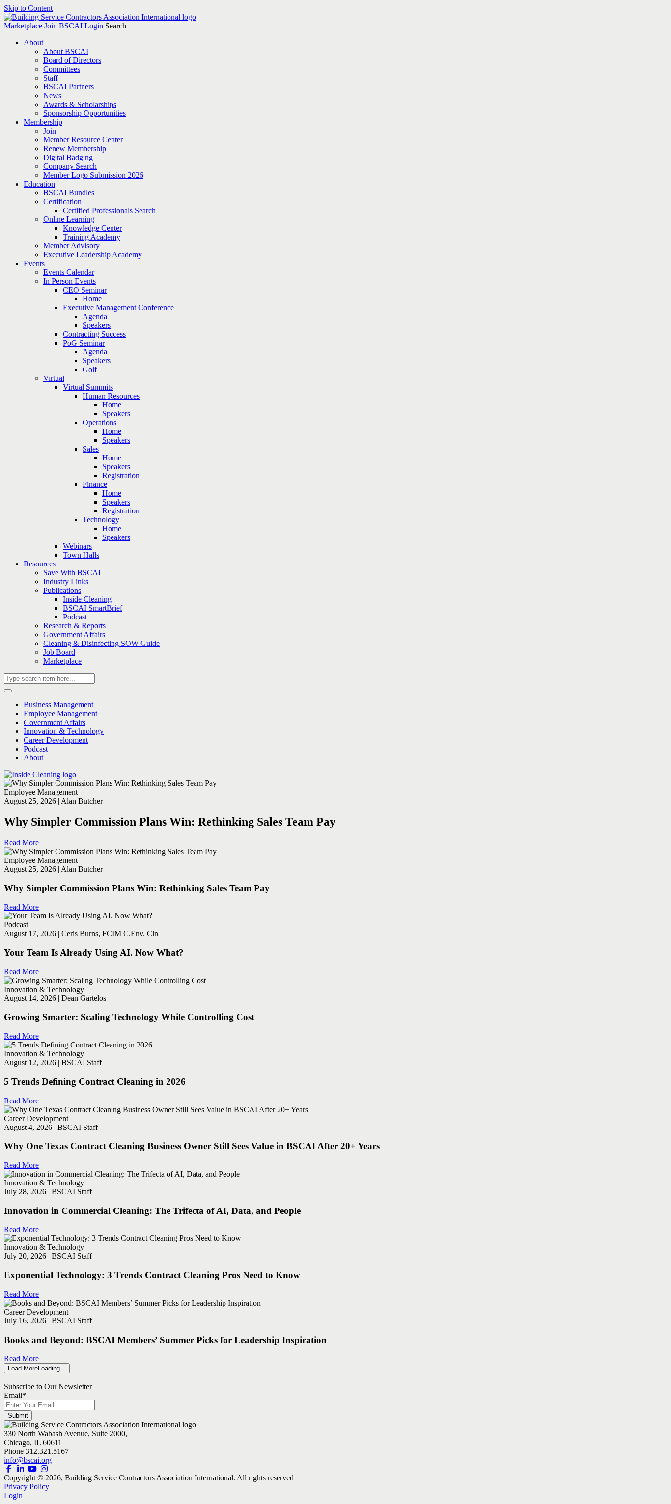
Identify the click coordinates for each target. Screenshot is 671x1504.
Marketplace (23, 26)
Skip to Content (28, 8)
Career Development (56, 740)
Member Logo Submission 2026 (93, 175)
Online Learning (68, 219)
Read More (21, 842)
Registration (121, 475)
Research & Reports (74, 625)
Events (34, 263)
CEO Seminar (85, 290)
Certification (62, 201)
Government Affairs (74, 634)
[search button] (8, 690)
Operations (99, 422)
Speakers (97, 325)
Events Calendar (68, 272)
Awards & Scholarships (79, 104)
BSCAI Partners (68, 86)
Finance (95, 484)
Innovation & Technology (64, 731)
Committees (61, 69)
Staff (50, 78)
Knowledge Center (92, 228)
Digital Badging (68, 157)
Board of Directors (72, 60)
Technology (101, 519)
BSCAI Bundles (68, 192)
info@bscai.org (28, 1460)
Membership (43, 122)
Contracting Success (94, 334)
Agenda (95, 316)
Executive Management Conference (118, 307)
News (52, 95)
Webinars (77, 546)
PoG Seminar (84, 343)
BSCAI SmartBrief (92, 608)
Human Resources (111, 396)
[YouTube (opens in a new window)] (32, 1469)
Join (49, 131)
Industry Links (65, 581)
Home (92, 299)
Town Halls (81, 555)
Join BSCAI (63, 26)
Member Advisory (71, 246)
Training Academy (91, 237)
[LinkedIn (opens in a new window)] (21, 1469)
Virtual (53, 378)
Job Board (59, 652)
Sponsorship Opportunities (84, 113)
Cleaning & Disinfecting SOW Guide (101, 643)
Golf (90, 369)
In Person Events (69, 281)
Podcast (75, 617)
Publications (62, 590)
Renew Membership (74, 148)
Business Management (58, 704)
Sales (91, 449)
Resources (40, 564)
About (33, 42)
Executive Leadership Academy (92, 254)
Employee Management (60, 713)
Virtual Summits (88, 387)
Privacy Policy (26, 1486)
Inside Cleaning (87, 599)
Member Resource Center (83, 139)
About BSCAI (65, 51)
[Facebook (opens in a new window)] (9, 1469)
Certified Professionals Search (109, 210)
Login (93, 26)
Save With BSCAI (72, 572)
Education (39, 184)
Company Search (70, 166)
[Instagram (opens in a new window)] (44, 1469)
